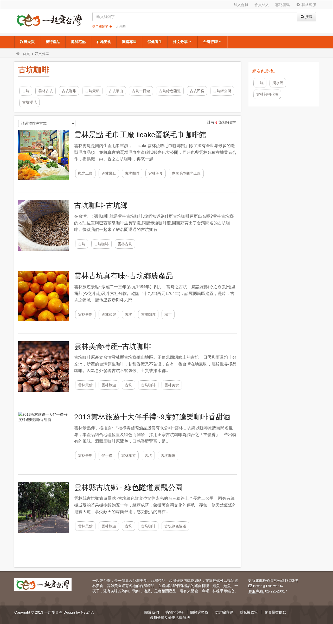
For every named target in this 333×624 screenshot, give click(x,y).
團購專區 (129, 42)
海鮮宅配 (78, 42)
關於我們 (151, 612)
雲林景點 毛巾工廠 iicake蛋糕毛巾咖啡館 (140, 135)
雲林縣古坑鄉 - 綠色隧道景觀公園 (128, 487)
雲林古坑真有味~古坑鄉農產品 (123, 276)
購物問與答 (174, 612)
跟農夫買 (27, 42)
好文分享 (180, 42)
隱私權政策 (249, 612)
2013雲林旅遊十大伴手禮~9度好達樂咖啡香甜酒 (152, 417)
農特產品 (53, 42)
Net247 (87, 612)
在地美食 (104, 42)
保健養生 (155, 42)
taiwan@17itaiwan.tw (268, 586)
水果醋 (121, 26)
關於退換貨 (199, 612)
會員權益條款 (275, 612)
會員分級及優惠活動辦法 (170, 617)
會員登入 (261, 5)
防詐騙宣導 (224, 612)
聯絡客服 (308, 5)
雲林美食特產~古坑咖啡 (112, 346)
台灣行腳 (210, 42)
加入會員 (241, 5)
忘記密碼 (282, 5)
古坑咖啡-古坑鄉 (100, 205)
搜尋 (308, 17)
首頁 (26, 54)
